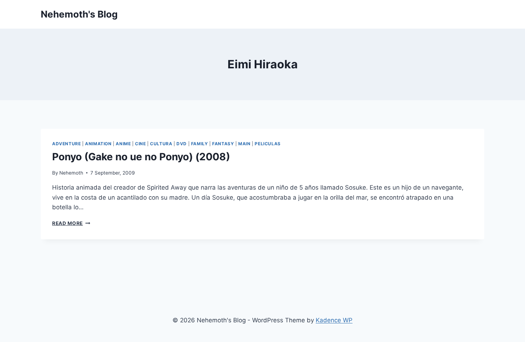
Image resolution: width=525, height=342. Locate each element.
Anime (123, 143)
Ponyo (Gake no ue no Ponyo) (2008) (141, 157)
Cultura (161, 143)
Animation (98, 143)
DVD (181, 143)
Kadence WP (334, 320)
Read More (71, 223)
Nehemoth (71, 173)
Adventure (66, 143)
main (244, 143)
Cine (140, 143)
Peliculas (267, 143)
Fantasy (223, 143)
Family (199, 143)
